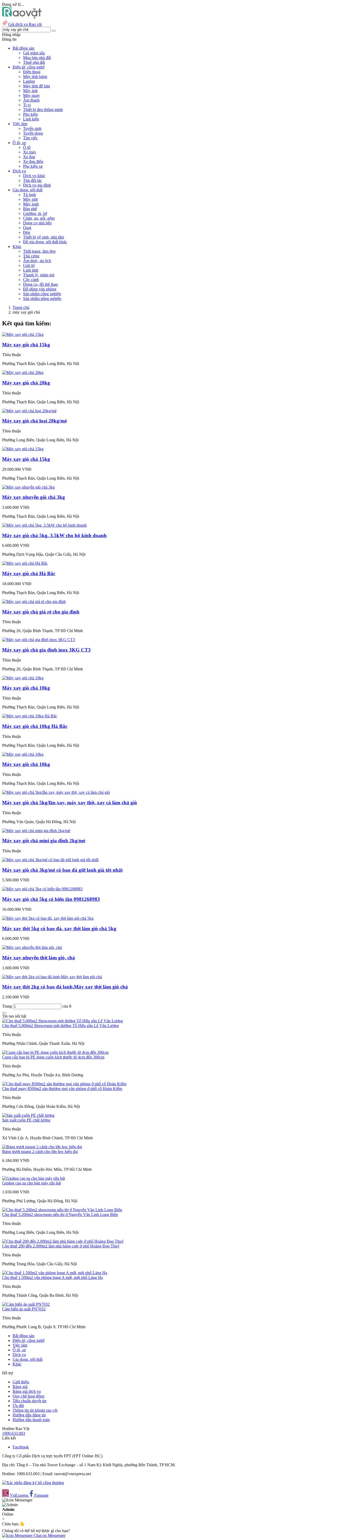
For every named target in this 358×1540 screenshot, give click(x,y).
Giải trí (29, 265)
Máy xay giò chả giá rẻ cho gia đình (40, 612)
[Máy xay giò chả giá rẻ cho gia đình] (34, 601)
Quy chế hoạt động (28, 1396)
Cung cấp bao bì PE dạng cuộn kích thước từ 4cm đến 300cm (53, 1057)
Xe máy (29, 152)
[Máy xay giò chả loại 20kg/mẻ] (29, 411)
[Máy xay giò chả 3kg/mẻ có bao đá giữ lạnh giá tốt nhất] (50, 860)
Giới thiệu (21, 1382)
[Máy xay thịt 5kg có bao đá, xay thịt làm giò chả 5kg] (48, 918)
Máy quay (31, 95)
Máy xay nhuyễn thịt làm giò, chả (38, 957)
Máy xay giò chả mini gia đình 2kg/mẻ (43, 840)
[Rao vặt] (22, 17)
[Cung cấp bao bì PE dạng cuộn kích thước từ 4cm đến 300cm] (55, 1052)
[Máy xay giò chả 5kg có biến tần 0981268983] (42, 889)
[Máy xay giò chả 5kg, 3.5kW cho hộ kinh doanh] (44, 525)
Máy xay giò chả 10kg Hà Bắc (34, 726)
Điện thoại (31, 72)
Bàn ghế (30, 209)
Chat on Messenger (49, 1535)
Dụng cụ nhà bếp (37, 223)
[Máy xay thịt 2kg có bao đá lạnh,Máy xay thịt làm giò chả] (52, 977)
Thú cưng (31, 256)
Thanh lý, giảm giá (38, 275)
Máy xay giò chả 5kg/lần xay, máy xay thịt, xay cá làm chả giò (69, 802)
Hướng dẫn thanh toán (31, 1419)
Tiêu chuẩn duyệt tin (29, 1401)
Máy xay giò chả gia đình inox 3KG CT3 (46, 650)
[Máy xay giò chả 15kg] (23, 334)
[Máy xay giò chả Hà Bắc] (25, 563)
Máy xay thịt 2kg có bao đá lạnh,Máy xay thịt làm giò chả (65, 986)
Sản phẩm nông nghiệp (42, 298)
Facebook (21, 1447)
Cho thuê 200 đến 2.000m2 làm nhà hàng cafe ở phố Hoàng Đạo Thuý (61, 1246)
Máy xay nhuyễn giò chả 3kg (33, 497)
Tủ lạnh (29, 194)
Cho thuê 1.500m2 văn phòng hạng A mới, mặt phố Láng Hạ (52, 1277)
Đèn (26, 232)
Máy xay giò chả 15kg (26, 344)
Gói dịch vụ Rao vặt (25, 24)
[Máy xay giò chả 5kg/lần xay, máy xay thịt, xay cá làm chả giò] (56, 792)
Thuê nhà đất (34, 62)
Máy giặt (30, 199)
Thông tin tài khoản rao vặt (35, 1410)
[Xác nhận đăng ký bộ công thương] (33, 1482)
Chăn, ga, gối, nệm (39, 218)
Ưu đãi (18, 1405)
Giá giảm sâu (34, 53)
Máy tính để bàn (36, 86)
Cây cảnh (31, 279)
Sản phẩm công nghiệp (42, 294)
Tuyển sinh (32, 128)
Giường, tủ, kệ (35, 213)
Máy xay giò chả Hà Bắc (28, 573)
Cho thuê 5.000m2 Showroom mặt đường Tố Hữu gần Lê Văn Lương (60, 1025)
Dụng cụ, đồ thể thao (40, 284)
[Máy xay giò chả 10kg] (23, 678)
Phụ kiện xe (33, 166)
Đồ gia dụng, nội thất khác (45, 242)
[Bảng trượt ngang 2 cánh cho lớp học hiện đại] (42, 1147)
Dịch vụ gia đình (37, 185)
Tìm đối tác (32, 180)
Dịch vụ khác (34, 175)
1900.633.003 (13, 1433)
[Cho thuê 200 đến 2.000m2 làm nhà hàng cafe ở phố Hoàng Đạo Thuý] (63, 1241)
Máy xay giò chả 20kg (26, 382)
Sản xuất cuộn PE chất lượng (26, 1120)
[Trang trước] (4, 1013)
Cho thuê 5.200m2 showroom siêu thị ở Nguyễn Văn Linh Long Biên (60, 1214)
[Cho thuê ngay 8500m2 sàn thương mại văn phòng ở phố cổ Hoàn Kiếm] (64, 1084)
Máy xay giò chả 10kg (26, 688)
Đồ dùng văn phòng (39, 289)
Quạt (27, 227)
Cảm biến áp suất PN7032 (24, 1309)
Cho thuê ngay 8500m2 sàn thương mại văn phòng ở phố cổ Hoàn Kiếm (62, 1088)
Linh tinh (30, 270)
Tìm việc (30, 138)
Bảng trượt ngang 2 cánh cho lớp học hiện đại (40, 1151)
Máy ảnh (30, 90)
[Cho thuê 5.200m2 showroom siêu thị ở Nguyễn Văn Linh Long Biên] (62, 1210)
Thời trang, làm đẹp (39, 251)
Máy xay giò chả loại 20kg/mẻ (34, 421)
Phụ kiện (30, 114)
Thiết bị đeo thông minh (43, 109)
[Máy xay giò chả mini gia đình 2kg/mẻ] (36, 830)
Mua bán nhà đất (37, 57)
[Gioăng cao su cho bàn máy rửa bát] (33, 1178)
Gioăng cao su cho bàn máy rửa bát (31, 1183)
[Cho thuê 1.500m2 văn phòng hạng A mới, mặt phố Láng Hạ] (54, 1273)
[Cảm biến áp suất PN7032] (26, 1304)
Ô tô (26, 147)
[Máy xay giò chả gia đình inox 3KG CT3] (38, 639)
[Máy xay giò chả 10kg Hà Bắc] (29, 716)
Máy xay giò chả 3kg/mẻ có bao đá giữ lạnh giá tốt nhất (62, 870)
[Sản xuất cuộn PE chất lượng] (28, 1115)
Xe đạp (29, 157)
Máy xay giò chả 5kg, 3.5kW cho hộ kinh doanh (54, 535)
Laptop (29, 81)
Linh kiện (31, 119)
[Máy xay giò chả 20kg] (23, 372)
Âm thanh (31, 100)
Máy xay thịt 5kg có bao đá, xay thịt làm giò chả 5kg (59, 928)
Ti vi (27, 105)
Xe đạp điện (33, 161)
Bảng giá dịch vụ (27, 1391)
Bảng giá (20, 1386)
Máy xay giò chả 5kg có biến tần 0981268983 (51, 899)
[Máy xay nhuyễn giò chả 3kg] (28, 487)
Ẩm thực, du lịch (37, 260)
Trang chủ (21, 307)
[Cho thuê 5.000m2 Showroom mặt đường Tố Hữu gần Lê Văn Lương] (62, 1021)
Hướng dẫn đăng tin (29, 1415)
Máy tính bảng (35, 76)
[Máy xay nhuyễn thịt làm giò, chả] (32, 947)
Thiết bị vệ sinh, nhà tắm (43, 237)
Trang (7, 1006)
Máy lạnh (31, 204)
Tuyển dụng (33, 133)
